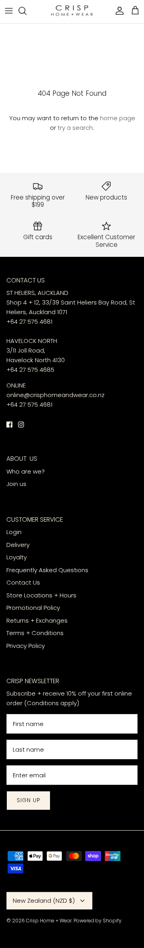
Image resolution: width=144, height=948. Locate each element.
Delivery (18, 545)
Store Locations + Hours (41, 595)
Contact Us (23, 582)
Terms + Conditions (35, 633)
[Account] (117, 10)
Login (14, 532)
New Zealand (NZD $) (44, 900)
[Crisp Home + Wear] (72, 10)
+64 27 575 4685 (30, 369)
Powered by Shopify (98, 920)
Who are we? (25, 471)
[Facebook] (9, 425)
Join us (16, 484)
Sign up (28, 800)
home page (117, 118)
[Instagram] (21, 425)
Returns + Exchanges (37, 620)
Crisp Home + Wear (49, 920)
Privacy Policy (25, 645)
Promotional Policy (33, 607)
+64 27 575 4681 (29, 321)
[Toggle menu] (9, 10)
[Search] (26, 10)
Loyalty (16, 557)
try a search (75, 127)
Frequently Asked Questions (47, 570)
